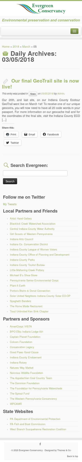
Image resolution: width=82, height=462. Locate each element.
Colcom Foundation (21, 342)
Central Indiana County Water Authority (32, 229)
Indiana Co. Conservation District (29, 244)
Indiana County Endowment (26, 357)
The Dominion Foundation (24, 383)
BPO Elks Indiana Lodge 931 (26, 331)
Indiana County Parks (22, 260)
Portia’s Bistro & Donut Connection (30, 291)
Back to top (72, 456)
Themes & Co (64, 450)
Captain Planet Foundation (25, 337)
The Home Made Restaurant (26, 306)
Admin (60, 93)
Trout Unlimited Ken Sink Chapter (29, 311)
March (26, 46)
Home (6, 46)
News (33, 93)
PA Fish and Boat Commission (27, 424)
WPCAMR (16, 404)
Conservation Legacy (22, 347)
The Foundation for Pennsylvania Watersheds (36, 388)
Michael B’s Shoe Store (23, 275)
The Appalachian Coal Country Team (31, 378)
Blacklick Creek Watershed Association (32, 223)
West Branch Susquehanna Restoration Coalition (38, 429)
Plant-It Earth (17, 285)
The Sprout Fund (19, 393)
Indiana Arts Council (21, 239)
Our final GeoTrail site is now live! (40, 83)
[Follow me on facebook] (41, 444)
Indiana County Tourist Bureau (27, 265)
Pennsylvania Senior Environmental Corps (34, 280)
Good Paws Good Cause (24, 352)
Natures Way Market (21, 368)
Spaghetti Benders (20, 301)
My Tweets (10, 204)
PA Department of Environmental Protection (35, 419)
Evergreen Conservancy (31, 450)
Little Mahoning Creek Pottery (27, 270)
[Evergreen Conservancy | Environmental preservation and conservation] (41, 7)
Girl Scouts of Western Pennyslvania (31, 234)
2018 (16, 46)
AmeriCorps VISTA (21, 326)
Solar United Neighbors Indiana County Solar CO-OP (40, 296)
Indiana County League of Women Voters (33, 249)
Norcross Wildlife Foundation (26, 373)
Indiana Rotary (18, 362)
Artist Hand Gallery (21, 218)
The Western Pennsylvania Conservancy (33, 398)
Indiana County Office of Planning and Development (39, 254)
